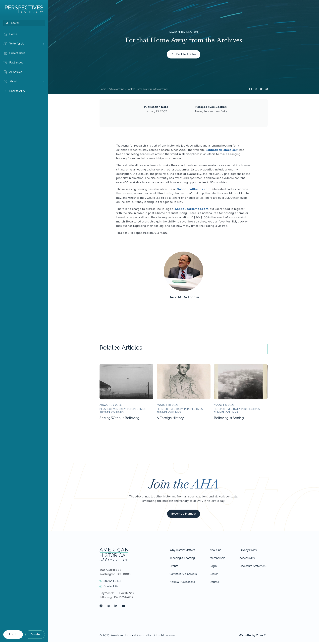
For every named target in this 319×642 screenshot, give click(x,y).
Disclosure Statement (252, 566)
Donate (35, 634)
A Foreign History (170, 418)
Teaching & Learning (182, 558)
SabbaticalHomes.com (222, 150)
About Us (215, 550)
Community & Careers (183, 574)
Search (214, 574)
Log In (13, 634)
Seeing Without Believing (119, 418)
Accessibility (247, 558)
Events (173, 566)
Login (213, 566)
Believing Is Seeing (229, 418)
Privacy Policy (248, 550)
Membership (217, 558)
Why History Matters (182, 550)
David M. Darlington (183, 32)
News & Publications (182, 582)
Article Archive (116, 89)
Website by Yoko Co (253, 635)
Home (103, 89)
